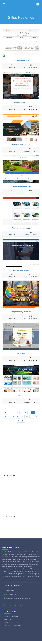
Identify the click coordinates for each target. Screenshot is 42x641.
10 (13, 417)
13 (27, 417)
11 (18, 417)
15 (36, 417)
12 (22, 417)
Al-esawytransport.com (21, 144)
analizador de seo (11, 616)
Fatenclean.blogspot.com (21, 186)
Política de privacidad (12, 625)
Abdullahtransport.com (21, 228)
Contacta (7, 619)
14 (31, 417)
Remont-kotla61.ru (21, 102)
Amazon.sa (21, 395)
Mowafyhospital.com (21, 269)
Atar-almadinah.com (21, 60)
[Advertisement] (21, 446)
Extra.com (21, 353)
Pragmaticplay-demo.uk (21, 311)
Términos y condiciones (13, 622)
